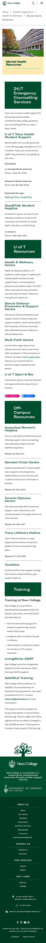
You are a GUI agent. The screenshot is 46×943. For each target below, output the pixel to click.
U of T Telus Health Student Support (19, 135)
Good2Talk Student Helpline (20, 207)
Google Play (26, 197)
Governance (23, 822)
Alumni (23, 870)
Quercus (23, 883)
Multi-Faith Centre (19, 340)
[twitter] (21, 922)
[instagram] (28, 922)
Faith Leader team (31, 357)
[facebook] (17, 922)
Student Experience (23, 12)
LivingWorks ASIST (19, 658)
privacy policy (29, 937)
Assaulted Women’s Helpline (20, 429)
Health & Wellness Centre (19, 263)
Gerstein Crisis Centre (22, 462)
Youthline (12, 564)
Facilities (23, 818)
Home (5, 12)
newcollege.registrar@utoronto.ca (25, 911)
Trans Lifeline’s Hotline (22, 533)
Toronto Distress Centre (18, 499)
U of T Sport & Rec (19, 374)
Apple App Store (12, 197)
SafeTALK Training (19, 678)
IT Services (23, 834)
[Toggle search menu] (33, 3)
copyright (15, 937)
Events (23, 866)
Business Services (23, 826)
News (23, 810)
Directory (23, 854)
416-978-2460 (25, 905)
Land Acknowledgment (23, 837)
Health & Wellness (12, 15)
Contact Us (23, 850)
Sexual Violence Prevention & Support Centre (21, 306)
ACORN (23, 886)
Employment (23, 830)
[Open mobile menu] (42, 3)
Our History (23, 814)
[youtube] (25, 922)
